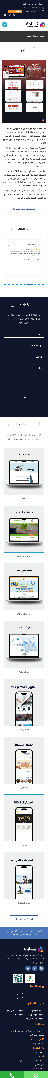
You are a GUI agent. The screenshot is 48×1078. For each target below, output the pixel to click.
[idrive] (24, 471)
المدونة (41, 993)
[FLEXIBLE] (24, 818)
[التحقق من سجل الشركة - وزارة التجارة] (18, 978)
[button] (43, 284)
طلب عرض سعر (18, 993)
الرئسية (43, 36)
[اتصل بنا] (12, 1074)
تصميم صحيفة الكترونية (35, 1018)
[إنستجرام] (14, 15)
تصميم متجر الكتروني (36, 1014)
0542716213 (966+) (36, 1052)
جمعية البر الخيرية (24, 556)
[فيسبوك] (5, 15)
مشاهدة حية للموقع (24, 209)
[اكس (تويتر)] (34, 968)
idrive (24, 498)
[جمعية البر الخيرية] (24, 529)
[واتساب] (36, 1074)
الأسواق (24, 787)
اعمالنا (35, 36)
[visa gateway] (24, 703)
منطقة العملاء (15, 11)
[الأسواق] (24, 760)
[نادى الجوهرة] (24, 876)
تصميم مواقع (19, 1014)
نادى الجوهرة (24, 903)
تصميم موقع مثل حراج (15, 1010)
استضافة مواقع (38, 1010)
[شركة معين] (24, 645)
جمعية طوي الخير (24, 614)
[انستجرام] (28, 968)
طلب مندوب (19, 998)
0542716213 (29, 8)
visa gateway (24, 730)
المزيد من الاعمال (24, 919)
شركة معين (24, 672)
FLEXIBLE (24, 845)
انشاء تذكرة (39, 998)
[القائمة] (4, 24)
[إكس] (10, 15)
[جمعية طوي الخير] (24, 587)
